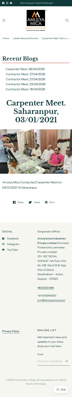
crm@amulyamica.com (51, 300)
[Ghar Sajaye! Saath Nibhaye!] (40, 3)
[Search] (67, 20)
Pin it (52, 202)
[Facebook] (3, 3)
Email (40, 354)
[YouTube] (11, 3)
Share (20, 202)
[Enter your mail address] (66, 361)
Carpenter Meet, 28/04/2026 (25, 69)
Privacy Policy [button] (10, 331)
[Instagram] (7, 3)
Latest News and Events (25, 38)
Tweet (37, 202)
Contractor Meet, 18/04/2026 (25, 89)
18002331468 (45, 287)
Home (6, 38)
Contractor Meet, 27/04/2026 (25, 74)
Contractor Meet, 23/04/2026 (25, 84)
